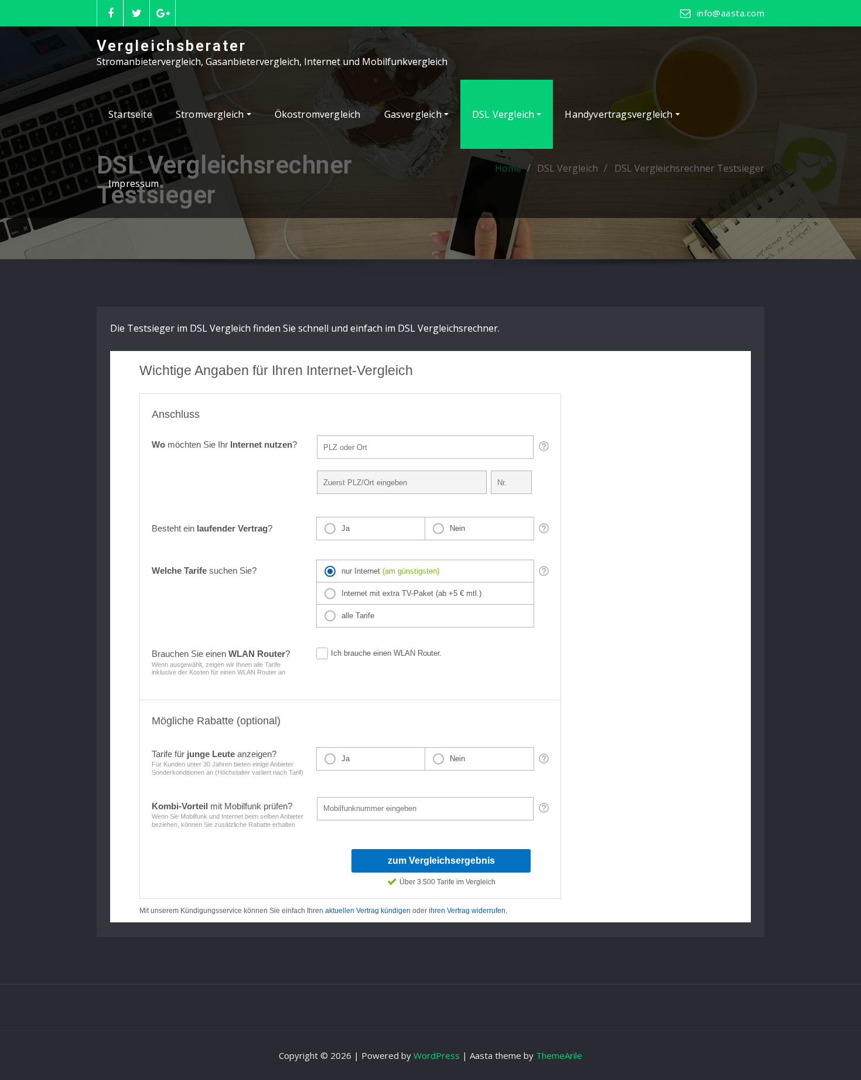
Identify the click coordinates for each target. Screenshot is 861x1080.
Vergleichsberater (172, 45)
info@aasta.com (730, 13)
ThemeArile (559, 1055)
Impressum (133, 183)
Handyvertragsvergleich (620, 114)
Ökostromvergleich (318, 114)
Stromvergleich (211, 114)
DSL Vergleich (504, 114)
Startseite (130, 114)
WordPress (437, 1055)
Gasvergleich (414, 114)
